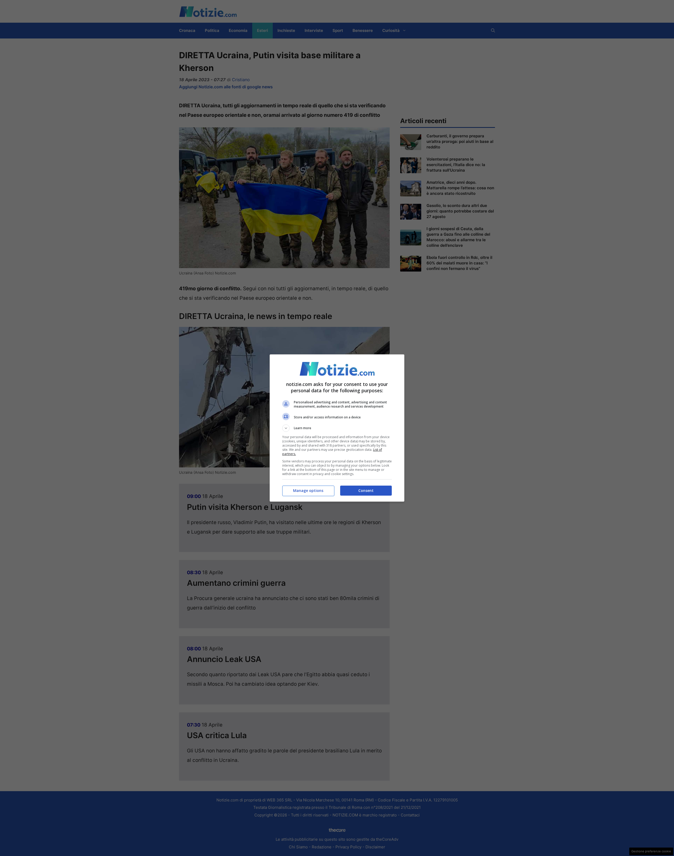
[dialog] (337, 428)
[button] (337, 428)
